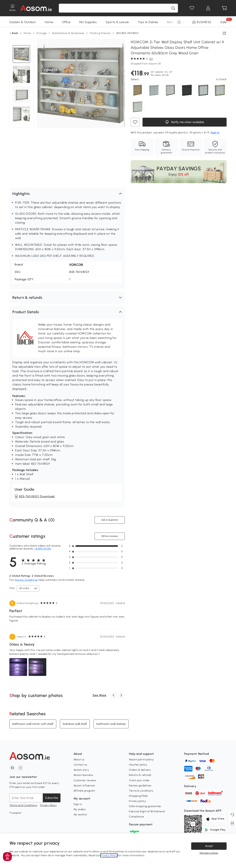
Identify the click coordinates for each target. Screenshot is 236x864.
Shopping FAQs (138, 795)
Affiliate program (84, 790)
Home (49, 22)
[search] (173, 8)
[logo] (36, 8)
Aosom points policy (141, 759)
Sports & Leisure (117, 22)
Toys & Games (148, 22)
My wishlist (80, 814)
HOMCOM (76, 264)
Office (66, 22)
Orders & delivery (140, 769)
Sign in (78, 804)
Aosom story (81, 769)
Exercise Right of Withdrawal (147, 811)
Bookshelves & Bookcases (68, 33)
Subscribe (51, 798)
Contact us (80, 764)
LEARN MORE (42, 548)
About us (79, 759)
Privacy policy (137, 801)
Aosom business (83, 775)
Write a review (109, 536)
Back (15, 33)
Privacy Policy (48, 805)
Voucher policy (138, 764)
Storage (41, 33)
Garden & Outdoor (22, 22)
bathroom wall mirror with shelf (32, 724)
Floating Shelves (100, 33)
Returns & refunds (140, 775)
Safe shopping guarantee (145, 806)
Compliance (136, 816)
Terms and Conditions (23, 805)
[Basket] (224, 8)
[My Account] (208, 8)
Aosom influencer (84, 785)
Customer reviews (85, 780)
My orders (80, 809)
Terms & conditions (141, 790)
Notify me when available (187, 122)
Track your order (139, 780)
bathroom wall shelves (111, 724)
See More (99, 695)
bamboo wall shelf (75, 724)
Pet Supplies (88, 22)
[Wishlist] (192, 8)
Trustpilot (15, 812)
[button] (67, 194)
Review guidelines (140, 785)
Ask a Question (109, 519)
